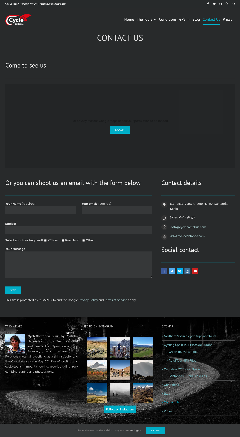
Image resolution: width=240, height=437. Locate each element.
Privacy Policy (88, 300)
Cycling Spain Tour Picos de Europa (188, 345)
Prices (168, 411)
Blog (167, 393)
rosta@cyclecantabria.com (53, 4)
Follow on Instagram (120, 409)
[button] (97, 347)
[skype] (180, 271)
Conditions (171, 385)
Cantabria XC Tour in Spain (182, 369)
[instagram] (187, 271)
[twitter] (172, 271)
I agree (155, 430)
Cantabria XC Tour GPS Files (188, 376)
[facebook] (164, 271)
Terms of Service (115, 300)
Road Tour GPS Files (182, 360)
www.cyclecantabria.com (187, 236)
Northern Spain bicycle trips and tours (190, 336)
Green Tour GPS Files (183, 351)
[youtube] (195, 271)
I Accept (120, 129)
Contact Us (171, 402)
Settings (134, 430)
